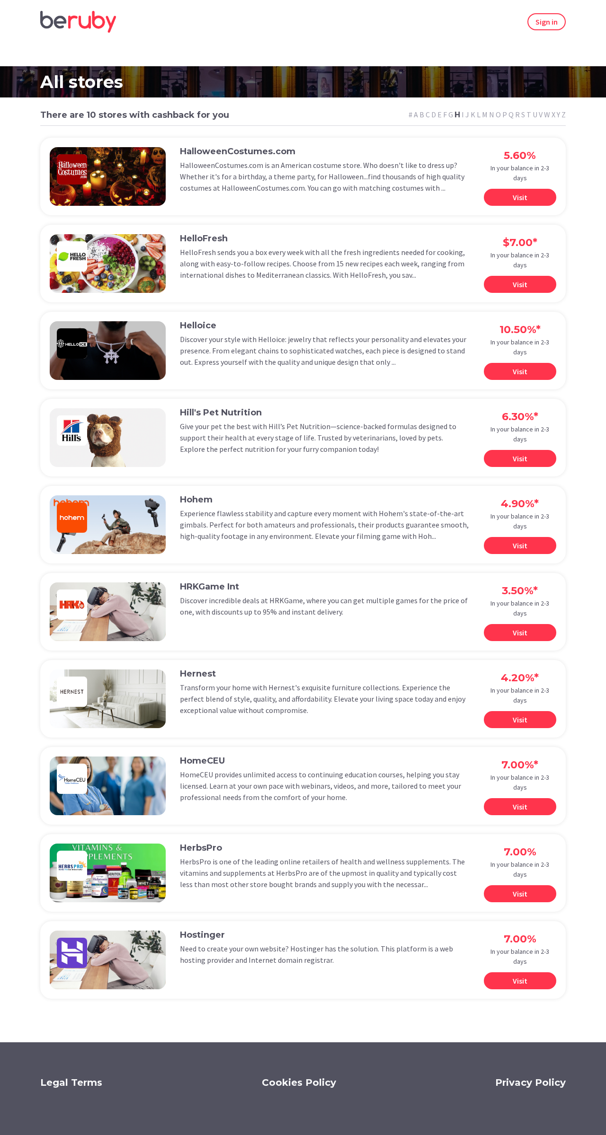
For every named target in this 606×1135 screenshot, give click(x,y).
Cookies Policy (299, 1082)
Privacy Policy (530, 1082)
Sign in (546, 21)
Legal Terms (71, 1082)
